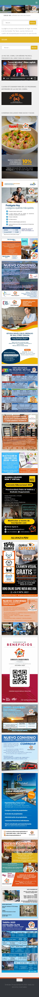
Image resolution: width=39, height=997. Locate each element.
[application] (20, 70)
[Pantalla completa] (35, 78)
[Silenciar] (32, 78)
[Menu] (36, 2)
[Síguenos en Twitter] (36, 39)
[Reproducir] (4, 78)
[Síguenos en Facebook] (27, 39)
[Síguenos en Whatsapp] (33, 39)
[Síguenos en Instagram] (30, 39)
